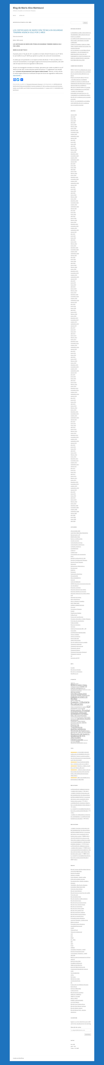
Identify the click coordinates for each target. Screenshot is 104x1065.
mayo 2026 (73, 120)
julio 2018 (73, 304)
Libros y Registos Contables (77, 601)
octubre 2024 (74, 158)
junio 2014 (73, 400)
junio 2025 (73, 142)
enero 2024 (73, 175)
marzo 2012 (73, 453)
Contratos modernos (76, 546)
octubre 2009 (74, 509)
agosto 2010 (74, 490)
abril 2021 (73, 240)
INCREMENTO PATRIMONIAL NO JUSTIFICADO (80, 715)
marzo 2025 (73, 148)
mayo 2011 (73, 472)
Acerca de (21, 15)
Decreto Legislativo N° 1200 (38, 86)
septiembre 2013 (75, 417)
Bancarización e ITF (75, 535)
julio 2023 (73, 187)
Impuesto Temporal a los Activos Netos (80, 593)
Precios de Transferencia (77, 617)
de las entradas (76, 669)
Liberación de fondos (76, 597)
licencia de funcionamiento (37, 88)
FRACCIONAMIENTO (77, 707)
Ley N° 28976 (20, 88)
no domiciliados (86, 717)
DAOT (72, 556)
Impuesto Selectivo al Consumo (78, 591)
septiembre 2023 (75, 183)
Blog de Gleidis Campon (76, 1008)
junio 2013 (73, 423)
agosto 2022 (74, 208)
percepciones (74, 720)
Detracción (73, 564)
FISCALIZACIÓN (74, 576)
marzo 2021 (73, 242)
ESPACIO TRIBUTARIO (76, 988)
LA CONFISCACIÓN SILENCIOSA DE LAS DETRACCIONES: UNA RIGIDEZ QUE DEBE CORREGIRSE (81, 40)
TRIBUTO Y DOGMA (75, 996)
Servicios (73, 626)
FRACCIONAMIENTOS (76, 578)
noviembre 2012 (75, 437)
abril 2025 (73, 146)
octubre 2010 (74, 486)
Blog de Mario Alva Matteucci (28, 7)
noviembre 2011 (75, 460)
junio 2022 (73, 212)
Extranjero (73, 572)
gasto (84, 707)
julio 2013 (73, 421)
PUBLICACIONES (74, 623)
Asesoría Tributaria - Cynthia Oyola (79, 920)
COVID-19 (73, 550)
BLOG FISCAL (74, 986)
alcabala (76, 683)
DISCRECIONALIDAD (79, 694)
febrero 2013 (74, 431)
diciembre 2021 (74, 224)
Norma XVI (74, 718)
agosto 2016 (74, 349)
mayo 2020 (73, 261)
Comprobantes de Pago (76, 542)
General (73, 580)
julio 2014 (73, 398)
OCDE (72, 971)
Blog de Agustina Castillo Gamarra (79, 898)
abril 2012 (73, 451)
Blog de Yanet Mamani (76, 891)
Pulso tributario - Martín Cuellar (78, 877)
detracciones (75, 692)
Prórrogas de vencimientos (77, 621)
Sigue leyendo (17, 75)
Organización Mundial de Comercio (79, 969)
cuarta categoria (77, 688)
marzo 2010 (73, 499)
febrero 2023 (74, 197)
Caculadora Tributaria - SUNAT (78, 949)
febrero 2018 (74, 314)
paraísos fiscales (83, 718)
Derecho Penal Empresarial (77, 951)
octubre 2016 (74, 345)
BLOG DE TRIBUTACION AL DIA (78, 967)
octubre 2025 (74, 134)
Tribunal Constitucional (76, 932)
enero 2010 (73, 503)
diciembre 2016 (74, 341)
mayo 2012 (73, 449)
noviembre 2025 (75, 132)
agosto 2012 (74, 443)
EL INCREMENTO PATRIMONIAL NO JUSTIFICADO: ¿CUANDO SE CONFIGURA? (80, 89)
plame (84, 723)
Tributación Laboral (75, 648)
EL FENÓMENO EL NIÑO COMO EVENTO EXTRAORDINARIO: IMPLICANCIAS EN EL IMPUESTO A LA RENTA (81, 34)
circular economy (75, 540)
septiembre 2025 (75, 136)
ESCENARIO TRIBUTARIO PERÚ (78, 887)
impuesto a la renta (78, 708)
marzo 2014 (73, 406)
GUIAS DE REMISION (75, 582)
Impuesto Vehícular (79, 712)
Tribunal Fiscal (74, 930)
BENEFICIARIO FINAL (75, 537)
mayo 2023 (73, 191)
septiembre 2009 (75, 511)
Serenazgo (73, 741)
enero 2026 (73, 128)
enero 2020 (73, 269)
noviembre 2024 (75, 156)
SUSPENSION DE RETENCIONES (78, 632)
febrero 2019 (74, 290)
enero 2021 (73, 245)
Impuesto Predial (80, 710)
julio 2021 (73, 234)
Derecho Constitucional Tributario (79, 560)
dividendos (74, 695)
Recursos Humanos (75, 625)
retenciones (77, 739)
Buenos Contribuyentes (76, 539)
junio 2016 (73, 353)
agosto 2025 (74, 138)
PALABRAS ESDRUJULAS (76, 963)
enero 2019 (73, 292)
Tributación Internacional (77, 646)
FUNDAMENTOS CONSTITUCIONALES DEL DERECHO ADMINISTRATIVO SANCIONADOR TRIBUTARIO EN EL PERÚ (80, 58)
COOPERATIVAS (74, 548)
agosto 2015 (74, 372)
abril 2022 (73, 216)
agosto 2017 (74, 326)
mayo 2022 (73, 214)
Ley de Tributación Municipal (77, 717)
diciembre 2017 (74, 318)
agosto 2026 (74, 115)
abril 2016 (73, 357)
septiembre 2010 (75, 488)
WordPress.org (74, 673)
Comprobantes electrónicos (77, 544)
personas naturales (76, 722)
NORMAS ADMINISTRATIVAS (77, 605)
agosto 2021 (74, 232)
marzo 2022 (73, 218)
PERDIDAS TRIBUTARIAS (78, 721)
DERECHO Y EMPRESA (76, 994)
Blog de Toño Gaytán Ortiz (77, 910)
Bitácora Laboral (75, 922)
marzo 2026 (73, 124)
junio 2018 (73, 306)
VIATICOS (85, 742)
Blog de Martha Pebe (76, 897)
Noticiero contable (75, 875)
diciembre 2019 (74, 271)
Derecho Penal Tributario (77, 562)
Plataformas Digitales (76, 613)
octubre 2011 (74, 462)
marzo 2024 (73, 171)
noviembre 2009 (75, 507)
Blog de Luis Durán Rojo (76, 906)
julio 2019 (73, 281)
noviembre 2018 (75, 296)
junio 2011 (73, 470)
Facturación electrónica (76, 574)
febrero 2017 (74, 337)
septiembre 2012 (75, 441)
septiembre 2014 (75, 394)
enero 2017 (73, 339)
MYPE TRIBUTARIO (75, 603)
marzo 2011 (73, 476)
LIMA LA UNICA (74, 998)
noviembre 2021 (75, 226)
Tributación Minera (75, 650)
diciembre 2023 (74, 177)
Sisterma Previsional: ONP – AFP (78, 628)
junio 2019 (73, 283)
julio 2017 (73, 328)
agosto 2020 (74, 255)
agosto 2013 (74, 419)
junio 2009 (73, 517)
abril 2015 (73, 380)
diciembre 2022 (74, 201)
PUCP (72, 945)
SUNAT (72, 928)
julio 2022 (73, 210)
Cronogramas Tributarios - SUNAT (79, 953)
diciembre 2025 (74, 130)
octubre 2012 (74, 439)
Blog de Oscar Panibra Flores (78, 1004)
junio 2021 (73, 236)
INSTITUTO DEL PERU (76, 961)
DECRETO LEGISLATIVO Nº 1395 (78, 558)
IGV (88, 706)
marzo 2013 (73, 429)
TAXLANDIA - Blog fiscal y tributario (79, 885)
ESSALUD (73, 700)
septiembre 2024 (75, 159)
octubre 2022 (74, 204)
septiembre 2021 (75, 230)
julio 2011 (73, 468)
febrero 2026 (74, 126)
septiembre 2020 (75, 253)
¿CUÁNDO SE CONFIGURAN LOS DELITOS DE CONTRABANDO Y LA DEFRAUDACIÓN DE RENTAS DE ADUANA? (80, 816)
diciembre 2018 (74, 294)
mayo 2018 (73, 308)
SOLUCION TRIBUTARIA (76, 871)
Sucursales (73, 630)
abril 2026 (73, 122)
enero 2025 (73, 152)
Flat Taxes (73, 977)
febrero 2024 (74, 173)
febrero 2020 (74, 267)
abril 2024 (73, 169)
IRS (71, 983)
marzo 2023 (73, 195)
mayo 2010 (73, 496)
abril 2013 (73, 427)
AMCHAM (73, 955)
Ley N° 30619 (27, 88)
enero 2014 (73, 410)
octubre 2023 (74, 181)
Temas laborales (75, 638)
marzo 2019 (73, 288)
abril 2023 (73, 193)
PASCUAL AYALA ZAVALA (76, 889)
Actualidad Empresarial (76, 926)
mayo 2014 (73, 402)
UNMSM (73, 947)
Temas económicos (75, 636)
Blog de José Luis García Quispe (78, 902)
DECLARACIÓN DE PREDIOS (76, 689)
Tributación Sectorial (76, 654)
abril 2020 (73, 263)
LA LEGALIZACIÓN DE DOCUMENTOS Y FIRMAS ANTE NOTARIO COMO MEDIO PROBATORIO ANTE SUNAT (81, 852)
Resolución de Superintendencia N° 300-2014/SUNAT (81, 731)
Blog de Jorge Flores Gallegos (78, 912)
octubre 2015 (74, 369)
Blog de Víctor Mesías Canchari (78, 1006)
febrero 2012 (74, 455)
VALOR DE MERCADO (77, 743)
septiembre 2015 (75, 371)
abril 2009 (73, 521)
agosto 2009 (74, 513)
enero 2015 (73, 386)
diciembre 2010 (74, 482)
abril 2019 (73, 286)
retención (86, 740)
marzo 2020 (73, 265)
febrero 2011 (74, 478)
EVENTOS (73, 570)
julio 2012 (73, 445)
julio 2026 (73, 116)
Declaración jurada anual (76, 690)
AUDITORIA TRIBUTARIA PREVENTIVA (79, 533)
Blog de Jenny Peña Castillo (77, 908)
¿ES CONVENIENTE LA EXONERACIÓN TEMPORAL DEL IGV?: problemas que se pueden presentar (80, 103)
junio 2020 (73, 259)
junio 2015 (73, 376)
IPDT (72, 936)
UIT (71, 656)
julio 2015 (73, 374)
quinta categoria (78, 729)
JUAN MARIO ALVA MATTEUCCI (78, 93)
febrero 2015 (74, 384)
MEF (72, 941)
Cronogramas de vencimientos (78, 554)
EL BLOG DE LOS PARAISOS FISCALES (79, 984)
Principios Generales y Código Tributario (81, 619)
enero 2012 (73, 456)
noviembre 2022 (75, 202)
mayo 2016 (73, 355)
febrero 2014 (74, 408)
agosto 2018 (74, 302)
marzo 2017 (73, 335)
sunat (78, 741)
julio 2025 (73, 140)
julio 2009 (73, 515)
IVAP (72, 595)
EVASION (77, 700)
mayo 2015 (73, 378)
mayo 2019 (73, 285)
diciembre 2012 (74, 435)
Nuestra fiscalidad (75, 873)
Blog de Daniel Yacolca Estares (78, 914)
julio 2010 (73, 492)
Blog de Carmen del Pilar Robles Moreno (81, 869)
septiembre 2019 (75, 277)
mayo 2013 (73, 425)
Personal (73, 607)
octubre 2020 (74, 251)
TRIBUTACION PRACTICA (76, 965)
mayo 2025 (73, 144)
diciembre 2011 (74, 458)
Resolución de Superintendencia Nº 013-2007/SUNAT (80, 736)
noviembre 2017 (75, 320)
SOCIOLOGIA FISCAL (75, 981)
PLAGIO (72, 611)
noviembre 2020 (75, 249)
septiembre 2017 (75, 324)
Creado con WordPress (18, 1058)
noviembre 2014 (75, 390)
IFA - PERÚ (73, 940)
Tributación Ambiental (76, 644)
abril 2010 (73, 498)
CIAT (72, 934)
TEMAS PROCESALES (76, 640)
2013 (73, 683)
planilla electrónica (75, 724)
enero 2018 (73, 316)
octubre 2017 (74, 322)
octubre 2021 (74, 228)
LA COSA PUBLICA (75, 1002)
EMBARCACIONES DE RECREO (79, 698)
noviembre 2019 (75, 273)
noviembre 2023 (75, 179)
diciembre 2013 (74, 412)
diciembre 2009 (74, 505)
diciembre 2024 (74, 154)
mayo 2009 (73, 519)
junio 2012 (73, 447)
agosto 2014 (74, 396)
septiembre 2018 (75, 300)
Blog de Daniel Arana (76, 900)
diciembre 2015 (74, 365)
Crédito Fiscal (74, 552)
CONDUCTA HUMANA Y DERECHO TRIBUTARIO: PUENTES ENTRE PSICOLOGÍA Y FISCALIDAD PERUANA (81, 46)
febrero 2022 (74, 220)
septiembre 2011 (75, 464)
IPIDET (72, 938)
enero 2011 (73, 480)
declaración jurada (86, 689)
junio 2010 (73, 494)
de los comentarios (76, 671)
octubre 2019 (74, 275)
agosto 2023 (74, 185)
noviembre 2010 (75, 484)
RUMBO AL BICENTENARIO (77, 1000)
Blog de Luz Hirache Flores (77, 916)
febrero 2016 (74, 361)
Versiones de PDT (75, 658)
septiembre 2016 (75, 347)
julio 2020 (73, 257)
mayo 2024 (73, 167)
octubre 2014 (74, 392)
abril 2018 (73, 310)
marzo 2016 (73, 359)
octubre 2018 (74, 298)
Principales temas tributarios (78, 918)
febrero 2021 (74, 243)
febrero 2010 (74, 501)
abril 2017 (73, 333)
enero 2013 (73, 433)
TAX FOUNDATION (75, 973)
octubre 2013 (74, 415)
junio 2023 (73, 189)
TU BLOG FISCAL (74, 990)
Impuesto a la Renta (76, 587)
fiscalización (77, 704)
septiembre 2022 (75, 206)
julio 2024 (73, 163)
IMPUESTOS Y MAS (75, 979)
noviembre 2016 (75, 343)
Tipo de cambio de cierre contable (79, 642)
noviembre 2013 (75, 413)
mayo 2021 (73, 238)
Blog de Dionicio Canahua (77, 992)
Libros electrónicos (75, 599)
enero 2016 (73, 363)
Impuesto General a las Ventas (78, 589)
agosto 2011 (74, 466)
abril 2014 (73, 404)
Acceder (73, 668)
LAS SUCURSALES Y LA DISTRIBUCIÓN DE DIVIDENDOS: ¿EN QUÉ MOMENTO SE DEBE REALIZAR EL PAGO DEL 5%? (80, 52)
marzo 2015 (73, 382)
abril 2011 (73, 474)
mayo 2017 (73, 331)
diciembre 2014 (74, 388)
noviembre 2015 (75, 367)
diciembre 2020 (74, 247)
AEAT (72, 943)
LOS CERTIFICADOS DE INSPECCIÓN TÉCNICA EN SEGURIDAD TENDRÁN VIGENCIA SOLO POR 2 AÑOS (38, 31)
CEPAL (72, 975)
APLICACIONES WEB (75, 531)
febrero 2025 (74, 150)
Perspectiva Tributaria (76, 609)
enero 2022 (73, 222)
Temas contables (75, 634)
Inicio (14, 15)
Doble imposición (83, 695)
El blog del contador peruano (78, 879)
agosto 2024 (74, 161)
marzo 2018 (73, 312)
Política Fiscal (74, 615)
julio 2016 (73, 351)
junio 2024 (73, 165)
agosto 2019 (74, 279)
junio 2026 (73, 118)
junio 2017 (73, 329)
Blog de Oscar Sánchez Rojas (78, 904)
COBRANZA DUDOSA (75, 687)
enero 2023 (73, 199)
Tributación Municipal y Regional (34, 84)
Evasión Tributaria (80, 702)
